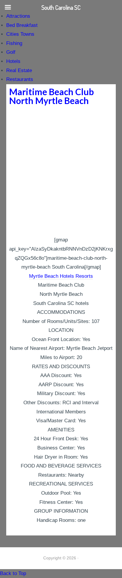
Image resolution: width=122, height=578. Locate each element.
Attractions (18, 16)
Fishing (14, 43)
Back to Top (13, 573)
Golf (10, 52)
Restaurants (19, 79)
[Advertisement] (61, 172)
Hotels (13, 61)
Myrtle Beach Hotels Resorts (61, 276)
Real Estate (19, 70)
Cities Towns (20, 34)
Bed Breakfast (22, 25)
